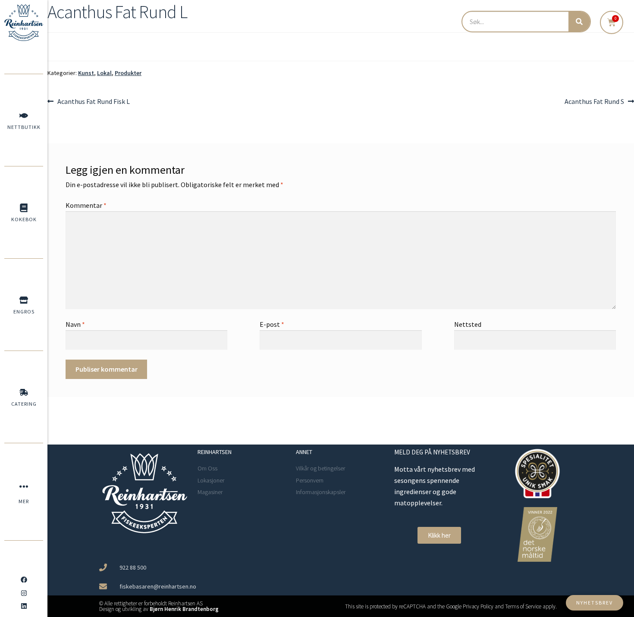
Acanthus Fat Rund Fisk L (93, 101)
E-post (272, 324)
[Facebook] (23, 579)
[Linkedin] (23, 606)
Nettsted (467, 324)
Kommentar (86, 205)
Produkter (128, 73)
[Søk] (579, 21)
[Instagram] (23, 592)
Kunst (86, 73)
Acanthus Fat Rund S (594, 101)
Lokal (104, 73)
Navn (75, 324)
